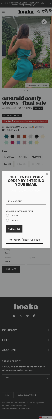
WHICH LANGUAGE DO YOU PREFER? (20, 211)
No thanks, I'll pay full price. (24, 239)
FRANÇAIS (15, 220)
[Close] (47, 174)
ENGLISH (14, 215)
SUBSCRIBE (14, 228)
